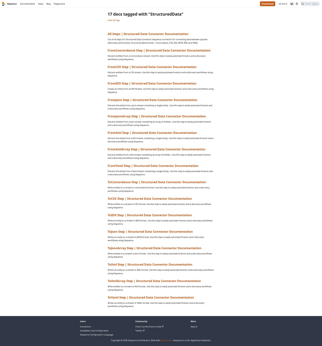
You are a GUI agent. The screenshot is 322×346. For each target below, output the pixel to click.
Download (268, 3)
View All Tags (114, 20)
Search (194, 326)
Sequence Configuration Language (96, 334)
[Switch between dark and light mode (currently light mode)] (297, 4)
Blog (48, 3)
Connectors (85, 326)
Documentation (27, 3)
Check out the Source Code (148, 326)
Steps (40, 3)
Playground (59, 3)
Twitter (138, 330)
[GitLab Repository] (292, 4)
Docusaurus (166, 340)
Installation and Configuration (94, 330)
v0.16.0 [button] (282, 3)
